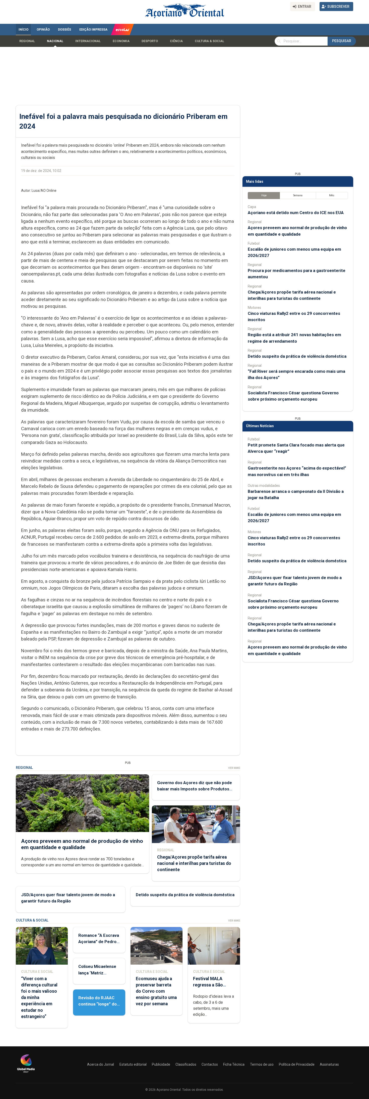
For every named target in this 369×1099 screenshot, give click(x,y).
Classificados (185, 1064)
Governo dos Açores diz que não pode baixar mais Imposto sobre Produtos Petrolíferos (194, 789)
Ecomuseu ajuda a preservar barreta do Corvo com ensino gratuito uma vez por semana (156, 991)
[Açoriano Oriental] (26, 1073)
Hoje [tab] (264, 195)
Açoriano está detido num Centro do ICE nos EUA (296, 212)
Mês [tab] (331, 195)
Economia (121, 41)
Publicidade (161, 1064)
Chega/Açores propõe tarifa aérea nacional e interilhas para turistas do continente (194, 863)
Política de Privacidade (297, 1064)
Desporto (150, 41)
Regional (27, 41)
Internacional (88, 41)
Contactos (210, 1064)
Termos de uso (262, 1064)
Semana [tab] (297, 195)
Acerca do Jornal (100, 1064)
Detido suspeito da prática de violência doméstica (185, 894)
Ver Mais (234, 768)
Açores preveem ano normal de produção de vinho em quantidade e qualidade (82, 844)
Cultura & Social (209, 41)
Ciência (176, 41)
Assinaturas (329, 1064)
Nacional (55, 41)
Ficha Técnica (233, 1064)
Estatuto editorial (133, 1064)
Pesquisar (341, 41)
